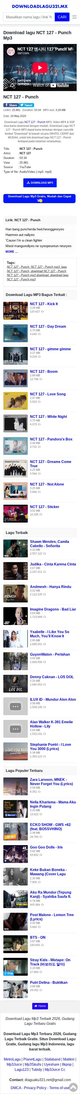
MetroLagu (12, 1059)
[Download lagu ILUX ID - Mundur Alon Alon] (15, 706)
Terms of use (59, 1088)
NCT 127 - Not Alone (47, 484)
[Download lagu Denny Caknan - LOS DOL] (15, 683)
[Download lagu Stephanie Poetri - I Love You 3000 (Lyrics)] (15, 751)
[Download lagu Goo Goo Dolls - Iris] (15, 853)
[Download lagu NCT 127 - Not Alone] (15, 490)
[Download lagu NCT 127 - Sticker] (15, 513)
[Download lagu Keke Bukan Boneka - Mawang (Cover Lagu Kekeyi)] (15, 876)
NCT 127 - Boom (44, 371)
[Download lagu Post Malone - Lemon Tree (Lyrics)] (15, 921)
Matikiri (68, 1059)
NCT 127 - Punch (34, 122)
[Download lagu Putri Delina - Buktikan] (15, 989)
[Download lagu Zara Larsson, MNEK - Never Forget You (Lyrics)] (15, 786)
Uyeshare (51, 1064)
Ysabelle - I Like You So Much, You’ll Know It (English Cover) (49, 636)
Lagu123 (22, 1069)
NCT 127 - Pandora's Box (51, 439)
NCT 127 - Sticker (44, 507)
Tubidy (36, 1069)
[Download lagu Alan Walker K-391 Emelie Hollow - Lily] (15, 728)
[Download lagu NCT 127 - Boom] (15, 378)
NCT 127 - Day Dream (48, 326)
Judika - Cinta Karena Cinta (53, 564)
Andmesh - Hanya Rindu (50, 587)
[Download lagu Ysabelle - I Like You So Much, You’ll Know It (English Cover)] (15, 638)
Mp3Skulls (33, 1064)
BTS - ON (38, 937)
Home (42, 1006)
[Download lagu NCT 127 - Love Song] (15, 400)
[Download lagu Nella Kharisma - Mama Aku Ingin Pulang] (15, 808)
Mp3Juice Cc (55, 1069)
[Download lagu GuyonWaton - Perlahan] (15, 661)
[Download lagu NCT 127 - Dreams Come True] (15, 468)
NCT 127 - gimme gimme (50, 349)
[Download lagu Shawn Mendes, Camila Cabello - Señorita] (15, 548)
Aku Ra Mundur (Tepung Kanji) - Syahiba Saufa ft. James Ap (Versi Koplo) (50, 896)
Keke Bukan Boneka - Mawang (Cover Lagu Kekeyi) (48, 874)
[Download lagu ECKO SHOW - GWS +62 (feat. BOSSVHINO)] (15, 831)
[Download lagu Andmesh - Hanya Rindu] (15, 593)
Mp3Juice (14, 1064)
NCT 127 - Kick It (44, 304)
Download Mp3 (42, 182)
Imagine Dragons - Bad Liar (53, 609)
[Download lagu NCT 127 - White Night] (15, 423)
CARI (62, 17)
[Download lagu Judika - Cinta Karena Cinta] (15, 570)
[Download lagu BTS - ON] (15, 944)
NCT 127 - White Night (48, 417)
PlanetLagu (32, 1059)
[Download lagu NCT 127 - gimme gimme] (15, 355)
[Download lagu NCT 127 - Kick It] (15, 310)
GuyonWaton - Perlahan (50, 654)
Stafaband (52, 1059)
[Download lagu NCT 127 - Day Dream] (15, 333)
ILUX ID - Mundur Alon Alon (53, 699)
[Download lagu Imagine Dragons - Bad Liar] (15, 615)
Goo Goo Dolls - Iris (46, 847)
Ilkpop (67, 1064)
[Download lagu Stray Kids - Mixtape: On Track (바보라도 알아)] (15, 966)
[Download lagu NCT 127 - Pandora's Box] (15, 445)
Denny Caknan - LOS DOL (52, 677)
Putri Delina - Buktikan (49, 982)
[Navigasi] (73, 17)
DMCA (16, 1088)
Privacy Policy (35, 1088)
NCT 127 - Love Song (48, 394)
